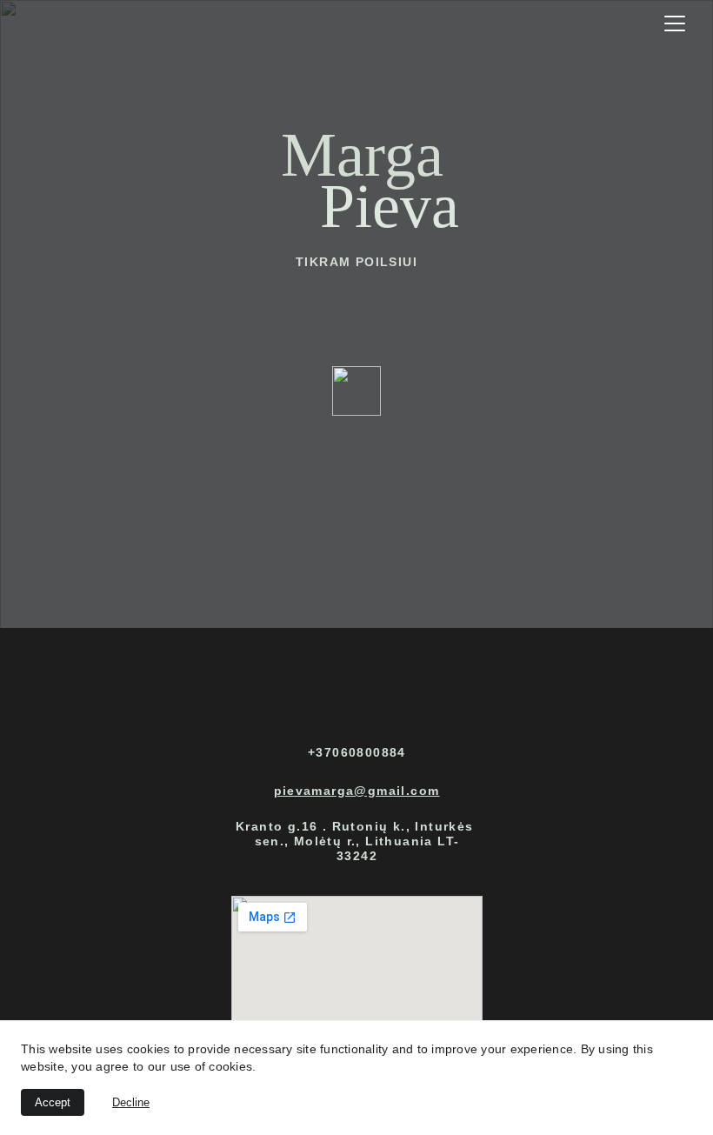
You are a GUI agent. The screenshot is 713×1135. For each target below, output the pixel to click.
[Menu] (674, 23)
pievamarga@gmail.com (357, 791)
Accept (52, 1102)
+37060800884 (357, 752)
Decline (131, 1102)
